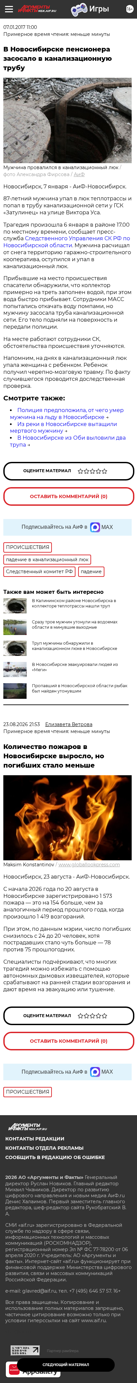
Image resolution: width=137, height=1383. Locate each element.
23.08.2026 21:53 (21, 724)
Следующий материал (66, 1365)
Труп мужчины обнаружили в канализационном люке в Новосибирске (74, 646)
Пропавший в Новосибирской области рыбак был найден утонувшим (79, 688)
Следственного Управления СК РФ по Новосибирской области (66, 242)
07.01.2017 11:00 (20, 27)
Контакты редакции (35, 1139)
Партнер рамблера (62, 1351)
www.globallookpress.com (89, 865)
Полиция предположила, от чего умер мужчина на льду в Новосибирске (67, 413)
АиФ (79, 174)
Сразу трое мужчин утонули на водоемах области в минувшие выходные (74, 624)
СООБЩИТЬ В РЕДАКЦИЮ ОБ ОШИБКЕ (55, 1157)
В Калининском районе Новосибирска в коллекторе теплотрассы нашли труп (74, 603)
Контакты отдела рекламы (44, 1148)
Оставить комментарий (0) (68, 496)
